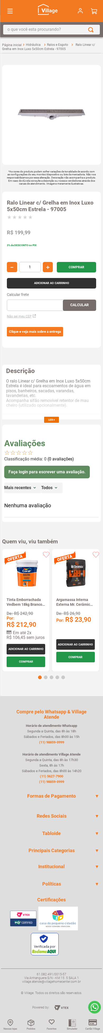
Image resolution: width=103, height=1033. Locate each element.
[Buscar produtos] (92, 29)
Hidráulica (33, 45)
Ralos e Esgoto (57, 45)
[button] (35, 332)
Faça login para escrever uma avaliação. (47, 471)
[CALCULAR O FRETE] (79, 305)
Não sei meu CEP (19, 316)
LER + (51, 419)
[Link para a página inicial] (12, 45)
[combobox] (51, 29)
